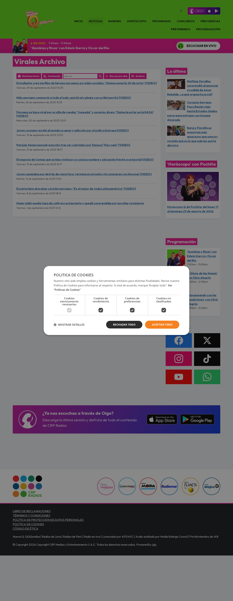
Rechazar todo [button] (124, 324)
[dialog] (116, 300)
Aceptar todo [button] (162, 324)
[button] (69, 325)
